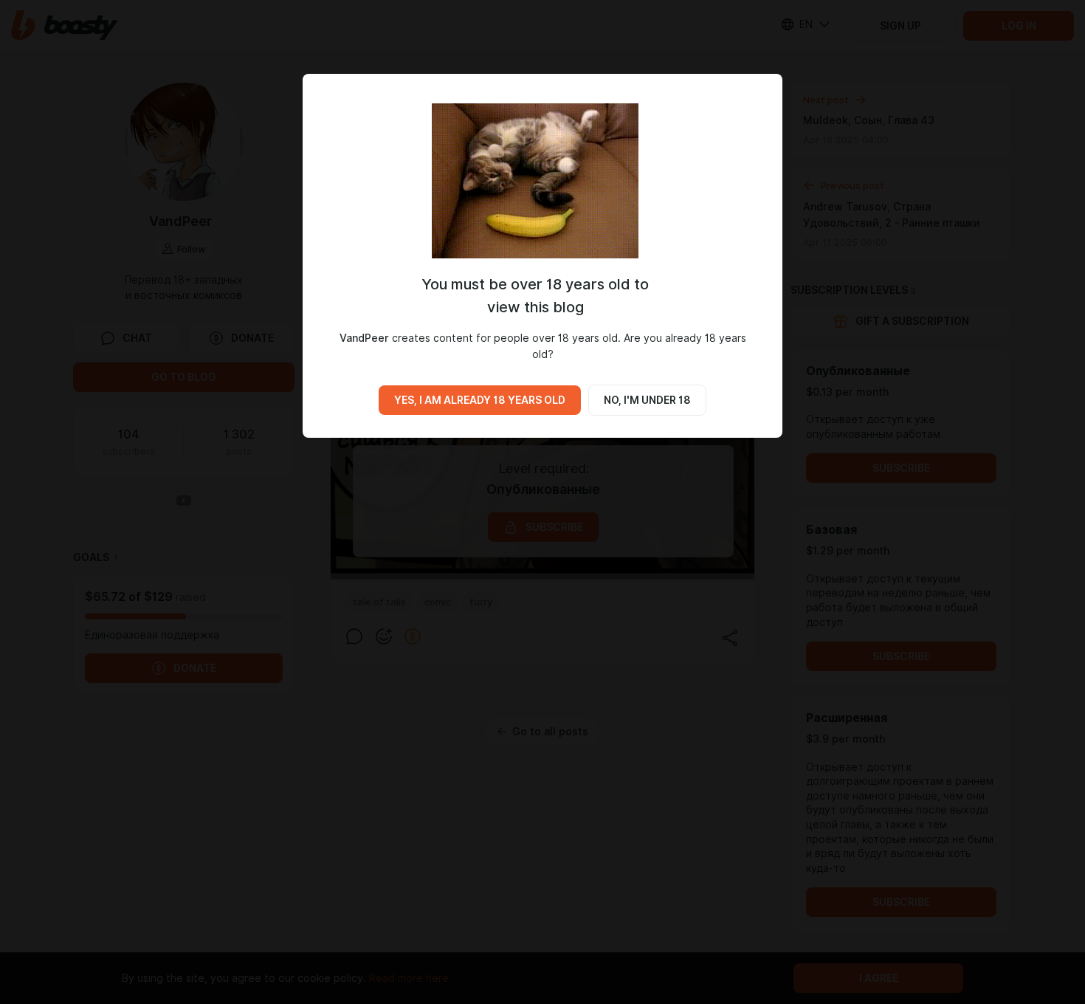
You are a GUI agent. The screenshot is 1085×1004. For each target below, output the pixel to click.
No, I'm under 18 (647, 400)
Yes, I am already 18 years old (479, 400)
